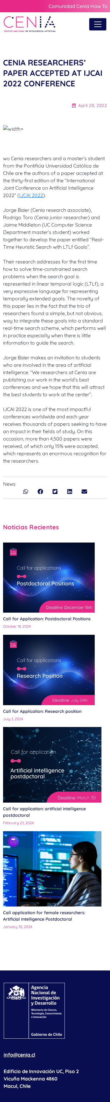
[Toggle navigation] (97, 24)
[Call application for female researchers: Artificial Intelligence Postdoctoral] (52, 868)
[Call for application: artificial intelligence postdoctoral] (52, 765)
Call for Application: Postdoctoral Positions (47, 619)
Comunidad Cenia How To (78, 6)
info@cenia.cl (19, 1055)
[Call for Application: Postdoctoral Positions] (49, 578)
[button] (26, 492)
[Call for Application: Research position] (49, 670)
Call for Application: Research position (43, 711)
